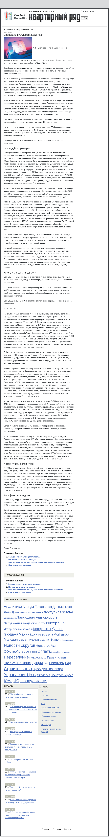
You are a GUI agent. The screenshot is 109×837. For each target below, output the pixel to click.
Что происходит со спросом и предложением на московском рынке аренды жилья (21, 709)
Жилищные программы (51, 712)
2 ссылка (57, 829)
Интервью (55, 623)
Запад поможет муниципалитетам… (24, 557)
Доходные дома (10, 618)
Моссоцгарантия (40, 639)
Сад (68, 663)
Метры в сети (45, 634)
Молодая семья (16, 639)
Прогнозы (11, 663)
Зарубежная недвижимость (24, 623)
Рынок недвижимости (50, 708)
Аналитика (13, 606)
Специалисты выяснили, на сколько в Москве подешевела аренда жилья (19, 747)
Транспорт (55, 669)
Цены (31, 675)
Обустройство (14, 651)
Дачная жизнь (63, 607)
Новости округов (19, 645)
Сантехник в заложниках (19, 565)
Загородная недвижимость (37, 617)
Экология (43, 675)
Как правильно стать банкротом (23, 722)
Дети (7, 612)
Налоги (56, 639)
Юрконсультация (31, 680)
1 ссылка (46, 829)
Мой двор (61, 634)
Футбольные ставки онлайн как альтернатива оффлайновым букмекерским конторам (21, 774)
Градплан (43, 606)
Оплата (44, 651)
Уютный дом (46, 725)
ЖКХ (43, 704)
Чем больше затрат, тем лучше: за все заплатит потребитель (36, 562)
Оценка (54, 652)
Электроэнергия (62, 675)
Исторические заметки (18, 629)
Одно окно (31, 652)
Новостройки (46, 646)
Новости (8, 686)
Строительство (18, 668)
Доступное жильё (58, 612)
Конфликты (42, 629)
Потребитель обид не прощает (22, 559)
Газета (43, 691)
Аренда (28, 607)
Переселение (16, 657)
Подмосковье (37, 657)
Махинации (28, 634)
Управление (15, 674)
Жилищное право (48, 716)
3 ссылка (67, 829)
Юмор (9, 681)
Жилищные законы (49, 699)
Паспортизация (63, 652)
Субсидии (40, 669)
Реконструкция (30, 663)
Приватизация (57, 657)
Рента (45, 663)
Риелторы (56, 663)
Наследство (67, 640)
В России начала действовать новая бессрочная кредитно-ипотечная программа (20, 815)
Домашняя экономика (27, 612)
